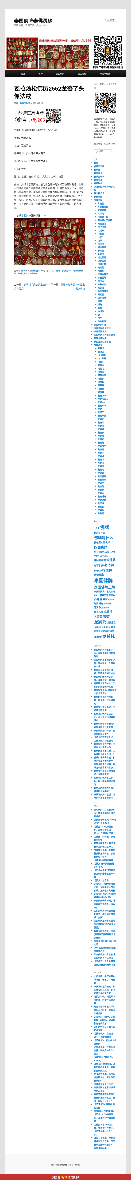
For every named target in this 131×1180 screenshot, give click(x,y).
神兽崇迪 (102, 284)
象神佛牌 (102, 297)
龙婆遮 (101, 503)
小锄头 (101, 237)
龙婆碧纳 (102, 476)
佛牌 (41, 73)
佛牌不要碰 (99, 166)
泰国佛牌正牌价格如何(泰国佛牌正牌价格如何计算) (105, 924)
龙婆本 (101, 452)
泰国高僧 (82, 73)
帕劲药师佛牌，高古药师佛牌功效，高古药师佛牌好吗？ (104, 1077)
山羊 (100, 240)
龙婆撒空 (102, 445)
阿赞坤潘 (102, 375)
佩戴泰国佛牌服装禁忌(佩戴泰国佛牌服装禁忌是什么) (105, 934)
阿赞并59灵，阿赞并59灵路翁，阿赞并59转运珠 (104, 1000)
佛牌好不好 (103, 216)
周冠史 (101, 351)
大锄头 (101, 230)
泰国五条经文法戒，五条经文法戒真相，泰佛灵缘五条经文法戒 (104, 990)
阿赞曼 (101, 392)
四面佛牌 (102, 223)
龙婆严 (101, 412)
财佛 (100, 300)
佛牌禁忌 (98, 179)
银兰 (100, 317)
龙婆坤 (101, 422)
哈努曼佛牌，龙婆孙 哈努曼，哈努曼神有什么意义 (105, 1050)
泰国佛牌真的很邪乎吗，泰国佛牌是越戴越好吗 (104, 653)
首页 (23, 73)
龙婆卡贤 (102, 415)
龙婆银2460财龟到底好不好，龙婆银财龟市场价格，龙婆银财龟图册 (104, 887)
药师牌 (111, 599)
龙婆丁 (101, 408)
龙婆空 (101, 482)
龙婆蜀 (101, 492)
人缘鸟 (101, 213)
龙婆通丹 (102, 496)
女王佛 (113, 552)
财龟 (100, 304)
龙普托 (101, 513)
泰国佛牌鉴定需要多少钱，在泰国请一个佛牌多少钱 (104, 663)
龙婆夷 (101, 435)
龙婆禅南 (102, 479)
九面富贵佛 (103, 206)
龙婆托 (101, 442)
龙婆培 (101, 425)
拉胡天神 (102, 260)
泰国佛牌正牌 (100, 331)
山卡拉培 (102, 354)
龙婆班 (101, 466)
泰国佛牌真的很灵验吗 (104, 334)
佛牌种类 (98, 183)
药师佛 (112, 595)
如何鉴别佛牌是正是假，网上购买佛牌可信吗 (104, 781)
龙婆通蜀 (102, 499)
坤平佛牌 (102, 226)
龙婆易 (101, 449)
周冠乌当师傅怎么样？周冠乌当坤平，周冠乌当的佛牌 (104, 1010)
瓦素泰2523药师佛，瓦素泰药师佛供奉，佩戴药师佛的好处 (104, 1067)
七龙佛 (101, 203)
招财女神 (102, 264)
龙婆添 (101, 459)
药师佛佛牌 (103, 290)
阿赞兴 (101, 365)
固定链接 (23, 273)
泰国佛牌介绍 (100, 324)
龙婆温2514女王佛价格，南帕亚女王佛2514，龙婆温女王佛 (103, 830)
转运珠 (101, 311)
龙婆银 (101, 506)
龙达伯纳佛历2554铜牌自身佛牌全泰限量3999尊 (104, 873)
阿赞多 (101, 378)
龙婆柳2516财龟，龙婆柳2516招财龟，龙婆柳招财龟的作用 (104, 1020)
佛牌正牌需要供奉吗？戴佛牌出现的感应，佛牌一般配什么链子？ (104, 1097)
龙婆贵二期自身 (101, 880)
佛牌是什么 (36, 270)
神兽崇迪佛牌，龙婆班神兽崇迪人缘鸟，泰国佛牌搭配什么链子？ (104, 1141)
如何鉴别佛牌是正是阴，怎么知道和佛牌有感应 (104, 717)
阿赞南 (101, 371)
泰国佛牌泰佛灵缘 (33, 20)
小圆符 (101, 233)
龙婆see (101, 402)
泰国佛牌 (60, 73)
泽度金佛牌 (103, 274)
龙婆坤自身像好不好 (103, 1083)
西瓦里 (101, 294)
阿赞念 (101, 388)
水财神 (101, 270)
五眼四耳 (102, 210)
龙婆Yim (102, 405)
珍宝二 (101, 280)
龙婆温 (101, 462)
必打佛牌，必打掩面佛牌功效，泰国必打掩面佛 (104, 979)
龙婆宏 (101, 439)
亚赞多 (101, 348)
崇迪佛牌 (102, 247)
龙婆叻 (101, 418)
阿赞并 (101, 385)
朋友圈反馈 (105, 73)
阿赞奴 (101, 381)
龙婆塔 (101, 429)
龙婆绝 (101, 489)
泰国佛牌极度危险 (102, 327)
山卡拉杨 (102, 358)
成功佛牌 (102, 257)
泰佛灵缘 (98, 196)
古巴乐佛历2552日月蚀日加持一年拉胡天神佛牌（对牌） (104, 914)
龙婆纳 (101, 486)
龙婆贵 (112, 631)
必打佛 (101, 250)
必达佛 (101, 253)
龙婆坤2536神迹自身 (103, 860)
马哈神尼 (102, 321)
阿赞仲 (101, 361)
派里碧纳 (102, 277)
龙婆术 (101, 455)
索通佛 (101, 287)
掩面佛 (101, 267)
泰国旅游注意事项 (102, 341)
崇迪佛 (101, 243)
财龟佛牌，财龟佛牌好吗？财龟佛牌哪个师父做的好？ (104, 813)
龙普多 (101, 509)
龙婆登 (101, 472)
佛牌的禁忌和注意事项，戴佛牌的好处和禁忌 (104, 700)
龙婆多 (101, 432)
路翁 (100, 307)
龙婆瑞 (101, 469)
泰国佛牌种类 (100, 338)
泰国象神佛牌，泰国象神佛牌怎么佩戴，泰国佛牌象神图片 (104, 853)
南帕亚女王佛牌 (105, 220)
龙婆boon (102, 395)
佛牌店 (97, 169)
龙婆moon (103, 398)
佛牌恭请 (98, 172)
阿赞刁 (101, 368)
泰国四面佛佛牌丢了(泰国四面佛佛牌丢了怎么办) (105, 904)
